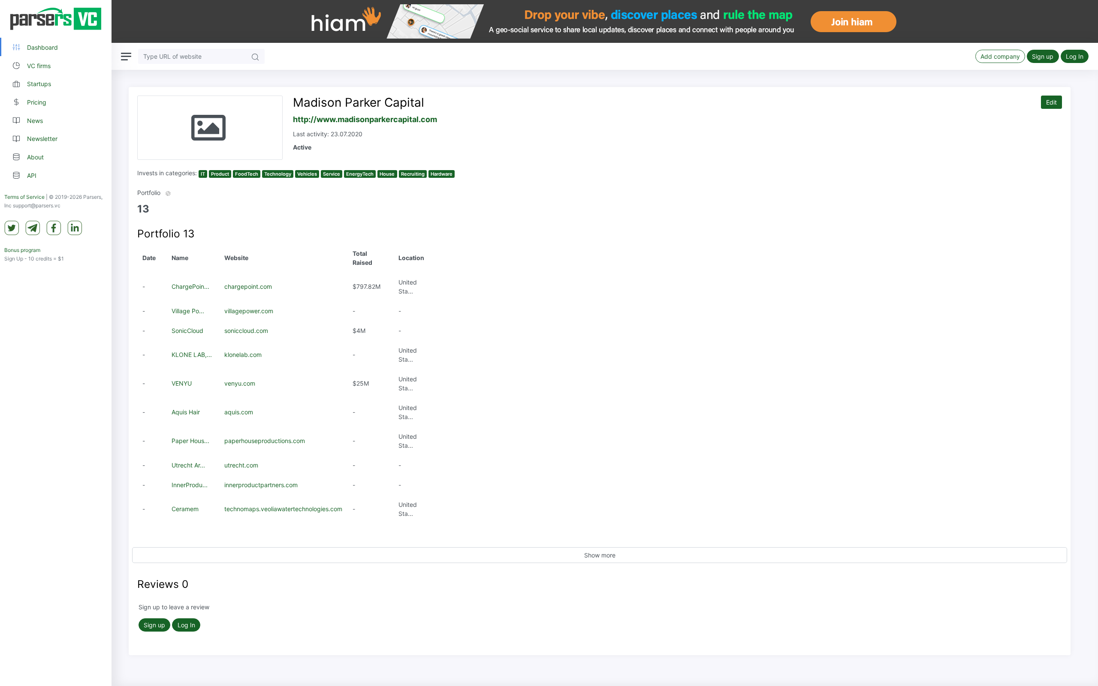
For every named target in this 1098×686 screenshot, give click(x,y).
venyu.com (239, 383)
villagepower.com (248, 311)
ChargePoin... (190, 286)
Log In (1074, 56)
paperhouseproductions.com (264, 440)
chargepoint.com (248, 286)
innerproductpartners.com (261, 484)
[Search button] (255, 56)
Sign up (1042, 56)
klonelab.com (243, 354)
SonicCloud (187, 330)
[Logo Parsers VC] (56, 19)
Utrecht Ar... (188, 465)
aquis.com (238, 412)
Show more (599, 555)
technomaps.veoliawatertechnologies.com (283, 508)
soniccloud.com (246, 330)
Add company (1000, 56)
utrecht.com (241, 465)
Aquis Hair (186, 412)
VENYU (182, 383)
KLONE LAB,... (192, 354)
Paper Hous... (190, 440)
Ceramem (185, 508)
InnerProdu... (190, 484)
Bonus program (22, 250)
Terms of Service (24, 197)
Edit (1051, 102)
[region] (56, 343)
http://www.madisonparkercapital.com (365, 119)
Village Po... (188, 311)
